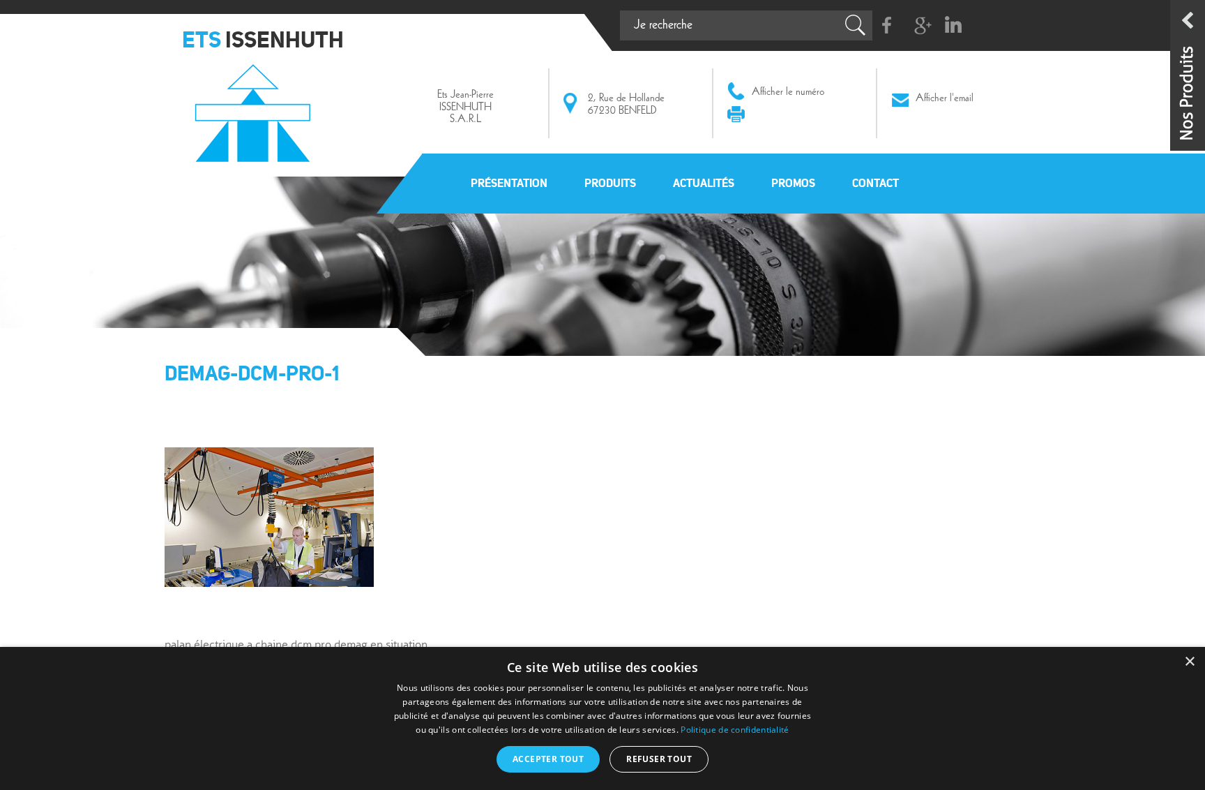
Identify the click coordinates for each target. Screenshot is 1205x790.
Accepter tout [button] (548, 759)
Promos (793, 183)
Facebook (887, 25)
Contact (875, 183)
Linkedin (953, 25)
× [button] (1189, 662)
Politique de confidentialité (735, 730)
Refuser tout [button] (659, 759)
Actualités (703, 183)
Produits (610, 183)
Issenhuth (256, 107)
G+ (920, 25)
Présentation (509, 183)
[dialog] (602, 718)
